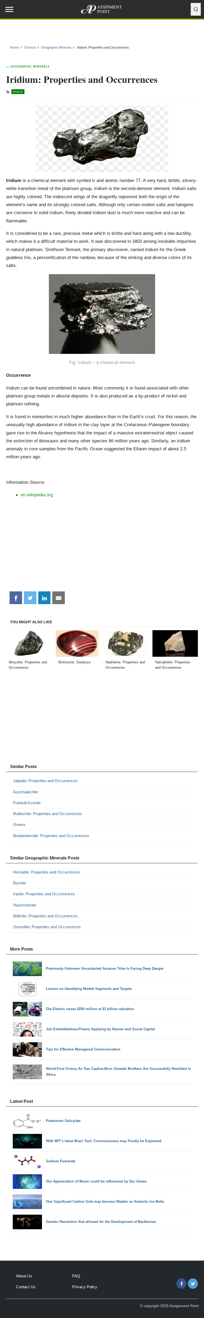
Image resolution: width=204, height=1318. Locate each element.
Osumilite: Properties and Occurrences (47, 927)
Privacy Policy (84, 1287)
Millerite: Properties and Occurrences (45, 916)
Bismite (19, 883)
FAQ (76, 1276)
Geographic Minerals (30, 66)
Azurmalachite (25, 792)
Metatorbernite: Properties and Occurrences (51, 835)
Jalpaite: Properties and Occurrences (45, 780)
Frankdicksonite (27, 802)
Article (18, 91)
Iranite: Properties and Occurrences (44, 894)
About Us (24, 1276)
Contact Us (26, 1287)
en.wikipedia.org (37, 494)
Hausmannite (24, 905)
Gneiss (19, 824)
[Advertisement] (102, 547)
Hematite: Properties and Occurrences (46, 872)
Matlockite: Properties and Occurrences (47, 813)
